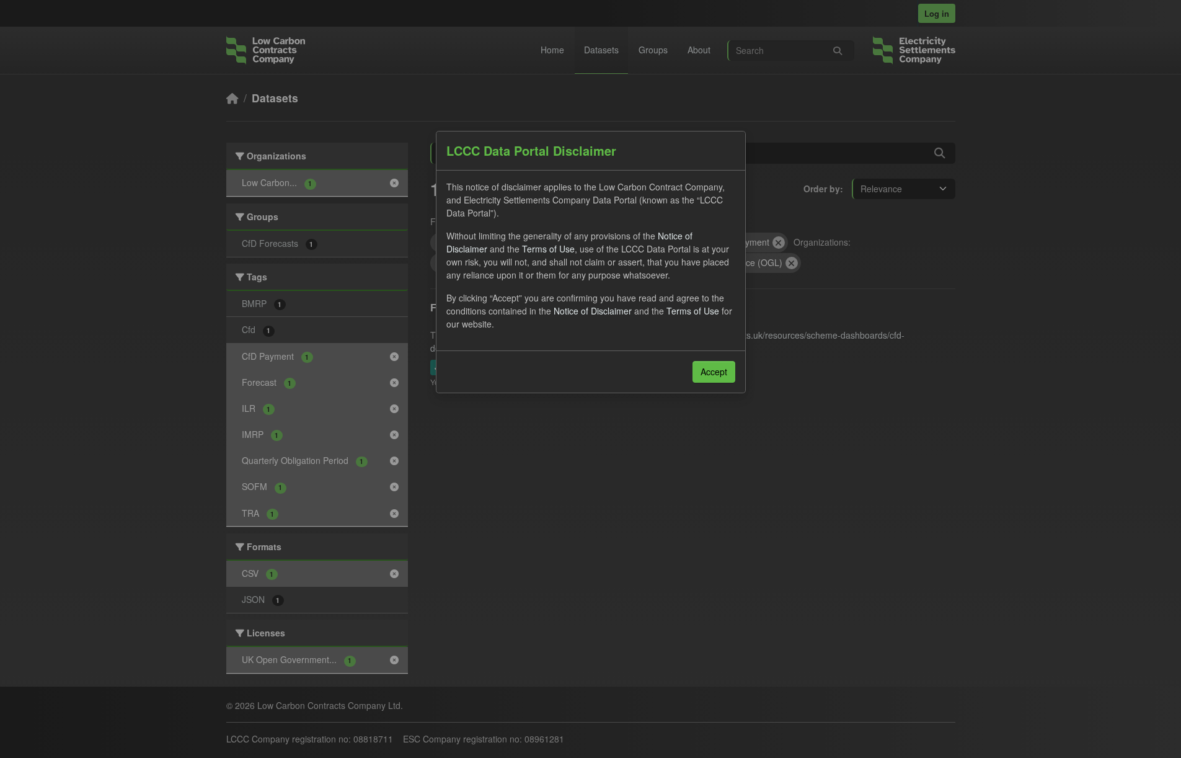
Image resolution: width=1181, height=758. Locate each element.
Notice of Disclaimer (593, 311)
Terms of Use (548, 249)
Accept (714, 371)
